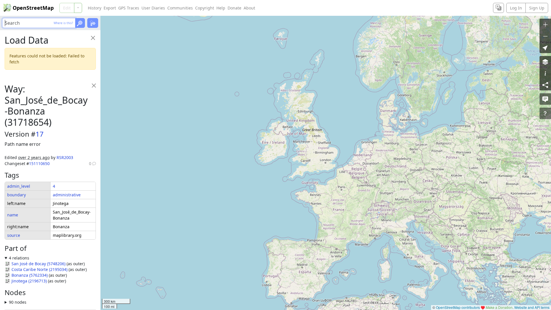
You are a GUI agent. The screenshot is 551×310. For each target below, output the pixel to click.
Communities (180, 8)
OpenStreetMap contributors (458, 307)
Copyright (204, 8)
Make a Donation (499, 307)
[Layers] (545, 61)
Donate (234, 8)
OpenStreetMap (33, 7)
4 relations (19, 258)
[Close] (93, 38)
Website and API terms (532, 307)
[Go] (80, 23)
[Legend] (545, 73)
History (94, 8)
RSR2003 (65, 157)
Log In (516, 8)
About (249, 8)
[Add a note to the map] (545, 99)
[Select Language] (498, 8)
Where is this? (63, 23)
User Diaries (153, 8)
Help (220, 8)
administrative (67, 194)
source (13, 235)
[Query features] (545, 113)
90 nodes (17, 302)
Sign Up (536, 8)
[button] (545, 47)
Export (110, 8)
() (38, 263)
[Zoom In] (545, 24)
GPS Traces (128, 8)
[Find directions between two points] (92, 23)
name (12, 215)
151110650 (39, 163)
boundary (16, 194)
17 (40, 134)
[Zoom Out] (545, 36)
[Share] (545, 84)
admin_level (18, 186)
